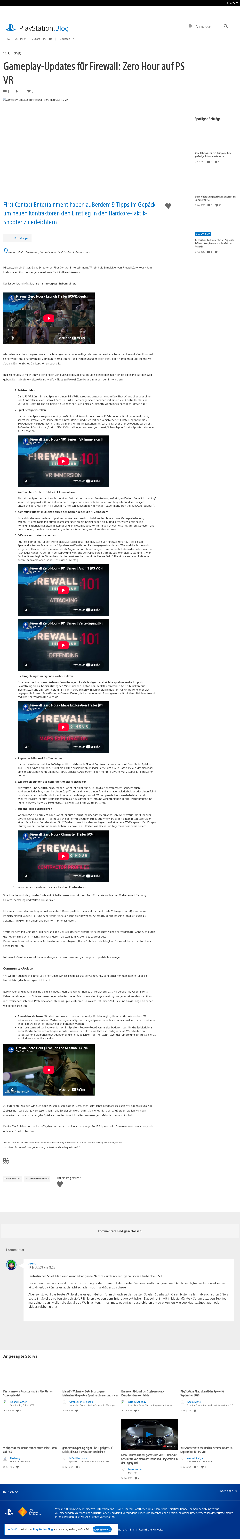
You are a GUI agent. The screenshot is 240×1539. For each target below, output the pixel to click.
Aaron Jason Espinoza (81, 1401)
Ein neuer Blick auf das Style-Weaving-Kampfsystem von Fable (142, 1393)
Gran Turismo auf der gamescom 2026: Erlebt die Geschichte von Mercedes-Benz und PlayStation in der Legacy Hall (149, 1459)
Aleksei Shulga (195, 1458)
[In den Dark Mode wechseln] (190, 26)
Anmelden (203, 26)
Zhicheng (15, 1458)
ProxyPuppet (21, 238)
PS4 (15, 38)
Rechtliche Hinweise (151, 1529)
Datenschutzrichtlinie (121, 1529)
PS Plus (47, 38)
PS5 (8, 38)
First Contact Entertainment (36, 1178)
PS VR (23, 38)
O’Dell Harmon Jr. (78, 1458)
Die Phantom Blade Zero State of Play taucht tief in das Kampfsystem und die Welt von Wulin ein (214, 243)
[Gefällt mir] (216, 161)
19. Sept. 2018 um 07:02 (41, 1267)
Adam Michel (194, 1401)
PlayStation (44, 27)
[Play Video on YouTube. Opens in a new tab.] (169, 1446)
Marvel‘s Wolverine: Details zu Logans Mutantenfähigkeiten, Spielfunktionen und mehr (90, 1393)
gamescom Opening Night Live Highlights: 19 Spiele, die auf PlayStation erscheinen (87, 1449)
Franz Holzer (135, 1469)
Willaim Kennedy (137, 1401)
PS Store (35, 38)
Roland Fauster (18, 1401)
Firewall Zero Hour (12, 1178)
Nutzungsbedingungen (90, 1529)
